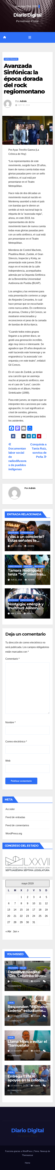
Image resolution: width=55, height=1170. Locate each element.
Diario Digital (27, 15)
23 (27, 916)
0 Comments (14, 986)
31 (33, 922)
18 (40, 909)
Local (11, 1003)
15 (21, 909)
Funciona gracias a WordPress (19, 1151)
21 (15, 916)
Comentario (12, 658)
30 (27, 922)
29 (21, 922)
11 (40, 903)
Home (27, 1163)
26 (46, 916)
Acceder (10, 809)
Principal (28, 566)
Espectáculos (11, 59)
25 (40, 916)
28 (15, 922)
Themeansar (27, 1155)
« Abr (8, 931)
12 (46, 903)
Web (7, 760)
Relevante (39, 566)
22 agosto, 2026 (20, 981)
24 (33, 916)
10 (33, 903)
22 (21, 916)
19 (46, 909)
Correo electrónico (16, 741)
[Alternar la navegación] (29, 37)
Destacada (13, 533)
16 (27, 909)
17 (33, 909)
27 (8, 922)
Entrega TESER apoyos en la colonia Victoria (26, 1080)
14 (15, 909)
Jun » (16, 931)
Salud (23, 968)
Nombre (10, 722)
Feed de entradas (15, 817)
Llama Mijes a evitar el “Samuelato (27, 1043)
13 (8, 909)
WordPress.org (14, 833)
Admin (23, 101)
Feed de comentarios (17, 825)
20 (8, 916)
